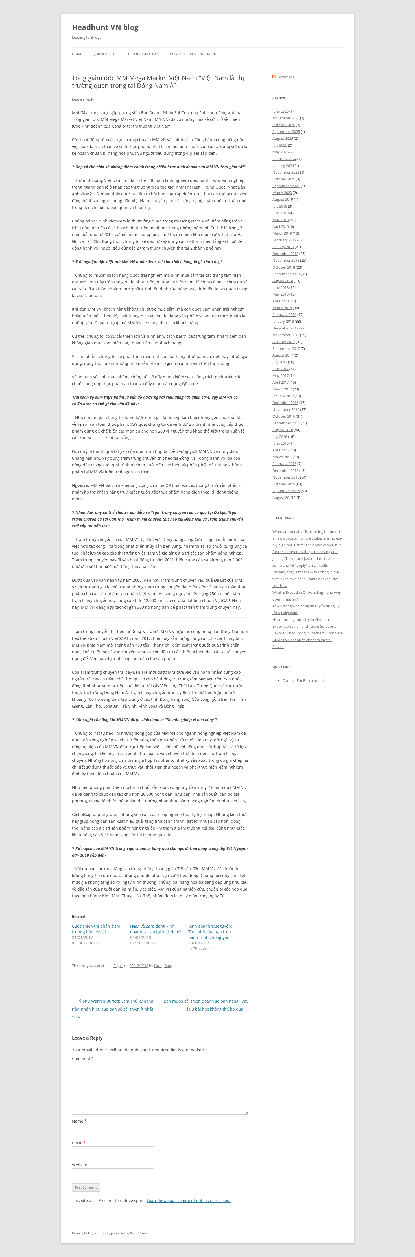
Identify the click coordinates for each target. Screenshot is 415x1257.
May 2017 (280, 375)
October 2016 (283, 416)
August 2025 (282, 138)
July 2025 (279, 145)
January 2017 (283, 395)
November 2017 (285, 334)
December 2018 (285, 253)
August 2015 (282, 497)
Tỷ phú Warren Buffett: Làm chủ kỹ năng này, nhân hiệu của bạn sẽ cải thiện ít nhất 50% (112, 1009)
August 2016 (282, 429)
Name (79, 1121)
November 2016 (285, 409)
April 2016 (280, 450)
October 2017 (283, 341)
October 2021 (283, 179)
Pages (118, 965)
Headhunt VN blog (105, 27)
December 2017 (285, 328)
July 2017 (279, 362)
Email (79, 1142)
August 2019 (282, 199)
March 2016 (282, 456)
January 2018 (283, 321)
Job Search (104, 53)
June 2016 (280, 443)
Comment (83, 1058)
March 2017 (282, 389)
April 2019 (280, 226)
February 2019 (284, 240)
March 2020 (282, 192)
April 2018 (280, 301)
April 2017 (280, 382)
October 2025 (283, 124)
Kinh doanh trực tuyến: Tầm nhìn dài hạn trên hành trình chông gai (210, 931)
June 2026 (280, 111)
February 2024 (284, 158)
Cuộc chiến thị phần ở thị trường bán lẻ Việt (96, 928)
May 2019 (280, 219)
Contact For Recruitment (193, 53)
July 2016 (279, 436)
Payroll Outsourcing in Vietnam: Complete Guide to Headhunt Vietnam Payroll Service (307, 639)
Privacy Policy (82, 1233)
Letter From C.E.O (142, 53)
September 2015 (286, 490)
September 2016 (286, 422)
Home (77, 53)
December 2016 (285, 402)
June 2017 (280, 368)
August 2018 (282, 280)
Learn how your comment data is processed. (189, 1200)
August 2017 (282, 355)
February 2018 (284, 314)
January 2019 (283, 246)
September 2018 (286, 273)
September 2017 (286, 348)
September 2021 (286, 185)
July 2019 (279, 206)
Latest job (285, 77)
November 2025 (285, 118)
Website (79, 1164)
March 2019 (282, 233)
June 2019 (280, 212)
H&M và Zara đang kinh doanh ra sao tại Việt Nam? (155, 928)
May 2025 (280, 151)
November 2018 (285, 260)
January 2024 (283, 165)
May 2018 (280, 294)
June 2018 (280, 287)
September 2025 (286, 131)
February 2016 (284, 463)
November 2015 (285, 477)
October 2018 (283, 267)
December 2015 (285, 470)
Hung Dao (162, 965)
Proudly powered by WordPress (122, 1233)
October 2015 (283, 483)
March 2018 (282, 307)
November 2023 (285, 172)
